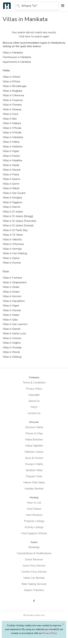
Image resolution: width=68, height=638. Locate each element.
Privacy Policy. (50, 633)
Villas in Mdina (11, 142)
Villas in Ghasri (11, 291)
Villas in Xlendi (11, 352)
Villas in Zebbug (12, 357)
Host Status (34, 509)
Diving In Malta (34, 464)
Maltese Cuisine (34, 452)
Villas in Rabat (11, 188)
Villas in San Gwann (14, 193)
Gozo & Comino (34, 458)
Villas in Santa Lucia (14, 333)
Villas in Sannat (11, 329)
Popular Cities (34, 476)
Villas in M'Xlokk (12, 132)
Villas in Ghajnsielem (15, 282)
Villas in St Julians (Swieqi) (18, 225)
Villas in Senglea (12, 197)
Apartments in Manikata (17, 62)
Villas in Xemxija (12, 249)
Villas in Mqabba (12, 160)
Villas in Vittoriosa (13, 244)
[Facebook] (34, 601)
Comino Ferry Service (34, 571)
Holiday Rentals (34, 488)
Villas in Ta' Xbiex (13, 235)
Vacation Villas (34, 470)
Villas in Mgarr (11, 151)
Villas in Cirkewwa (13, 95)
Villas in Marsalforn (14, 301)
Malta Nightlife (34, 445)
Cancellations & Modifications (34, 553)
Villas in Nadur (11, 315)
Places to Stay (34, 433)
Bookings (34, 547)
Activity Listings (34, 527)
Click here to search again (34, 36)
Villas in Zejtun (11, 258)
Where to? (29, 6)
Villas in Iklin (10, 118)
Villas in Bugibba (12, 91)
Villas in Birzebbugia (14, 86)
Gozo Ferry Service (34, 565)
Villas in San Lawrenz (15, 324)
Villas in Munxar (12, 310)
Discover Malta (34, 427)
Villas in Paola (11, 174)
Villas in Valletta (12, 239)
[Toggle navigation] (61, 6)
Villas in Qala (10, 319)
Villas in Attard (11, 77)
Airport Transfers (34, 590)
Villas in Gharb (11, 287)
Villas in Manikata (13, 52)
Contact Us (34, 413)
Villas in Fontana (12, 277)
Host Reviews (34, 515)
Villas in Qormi (11, 183)
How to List (34, 502)
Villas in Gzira (10, 114)
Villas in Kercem (12, 296)
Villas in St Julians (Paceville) (19, 221)
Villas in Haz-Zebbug (15, 253)
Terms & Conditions (34, 382)
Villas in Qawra (11, 179)
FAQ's (34, 407)
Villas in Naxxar (12, 169)
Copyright (34, 395)
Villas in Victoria (12, 338)
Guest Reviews (34, 559)
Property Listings (34, 521)
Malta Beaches (34, 439)
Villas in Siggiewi (12, 202)
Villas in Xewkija (12, 347)
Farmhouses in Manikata (17, 57)
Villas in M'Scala (12, 128)
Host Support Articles (34, 533)
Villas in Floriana (12, 104)
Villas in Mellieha (12, 146)
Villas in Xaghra (12, 343)
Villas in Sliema (11, 207)
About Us (34, 401)
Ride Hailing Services (34, 584)
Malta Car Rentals (34, 578)
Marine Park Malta (34, 482)
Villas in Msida (11, 165)
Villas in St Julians (13, 211)
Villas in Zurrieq (12, 262)
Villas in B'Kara (11, 81)
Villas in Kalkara (12, 123)
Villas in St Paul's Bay (15, 230)
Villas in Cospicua (13, 100)
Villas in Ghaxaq (12, 109)
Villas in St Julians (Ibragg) (18, 216)
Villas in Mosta (11, 156)
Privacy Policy (34, 388)
